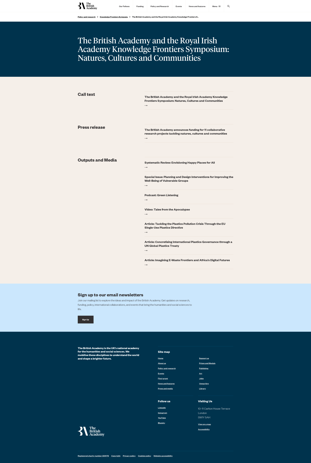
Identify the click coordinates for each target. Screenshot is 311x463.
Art (200, 373)
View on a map (204, 424)
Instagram (162, 412)
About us (162, 363)
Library (202, 388)
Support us (204, 358)
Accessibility (204, 429)
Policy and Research (160, 6)
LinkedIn (162, 407)
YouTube (162, 417)
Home (160, 358)
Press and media (165, 388)
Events (179, 6)
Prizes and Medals (207, 363)
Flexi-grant (163, 378)
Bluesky (161, 422)
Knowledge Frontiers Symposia (114, 17)
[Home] (87, 6)
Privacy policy (129, 455)
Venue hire (204, 383)
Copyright (115, 455)
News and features (197, 6)
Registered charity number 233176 (93, 455)
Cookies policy (144, 455)
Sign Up (85, 319)
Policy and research (86, 17)
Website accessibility (163, 455)
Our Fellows (124, 6)
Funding (140, 6)
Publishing (203, 368)
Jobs (201, 378)
